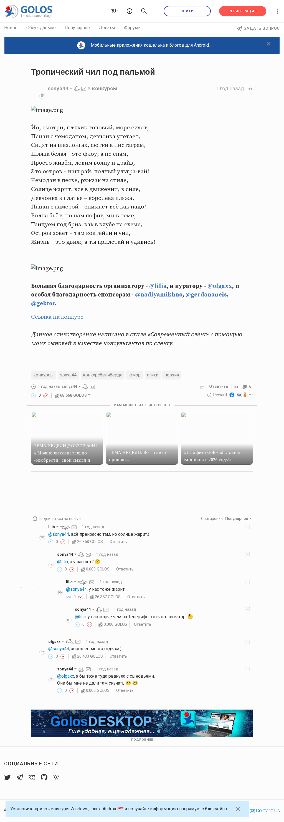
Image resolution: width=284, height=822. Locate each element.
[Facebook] (231, 394)
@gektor (43, 303)
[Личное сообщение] (83, 88)
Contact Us (267, 810)
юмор (134, 375)
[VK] (239, 394)
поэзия (171, 375)
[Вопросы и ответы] (129, 11)
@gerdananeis (206, 294)
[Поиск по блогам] (144, 11)
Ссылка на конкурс (57, 317)
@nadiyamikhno (158, 294)
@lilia (158, 286)
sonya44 (68, 375)
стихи (152, 375)
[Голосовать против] (45, 395)
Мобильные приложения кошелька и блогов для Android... (151, 45)
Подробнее (142, 739)
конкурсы (104, 88)
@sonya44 (58, 534)
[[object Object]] (237, 386)
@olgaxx (219, 286)
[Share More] (250, 394)
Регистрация (243, 11)
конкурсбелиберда (102, 375)
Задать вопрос (262, 28)
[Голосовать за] (33, 395)
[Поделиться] (202, 386)
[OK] (245, 394)
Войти (187, 11)
